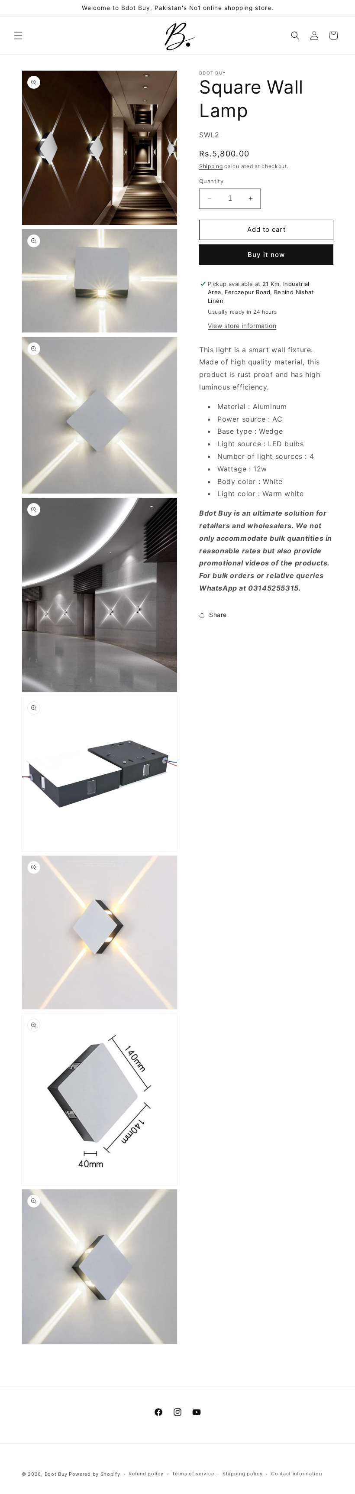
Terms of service (193, 1474)
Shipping (211, 166)
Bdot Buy (56, 1474)
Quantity (211, 181)
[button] (18, 35)
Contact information (296, 1474)
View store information (242, 325)
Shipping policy (243, 1474)
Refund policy (146, 1474)
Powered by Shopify (94, 1474)
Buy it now (266, 254)
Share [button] (218, 614)
